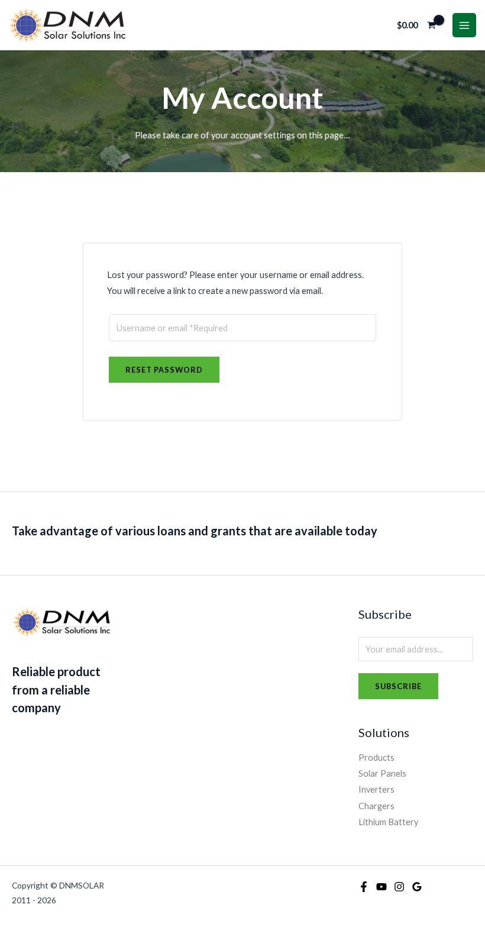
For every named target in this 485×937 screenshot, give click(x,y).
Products (376, 757)
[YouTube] (381, 886)
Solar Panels (382, 773)
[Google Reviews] (417, 886)
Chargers (376, 806)
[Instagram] (399, 886)
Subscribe (398, 686)
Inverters (376, 789)
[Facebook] (363, 886)
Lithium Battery (388, 822)
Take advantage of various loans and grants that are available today (194, 531)
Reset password (164, 369)
